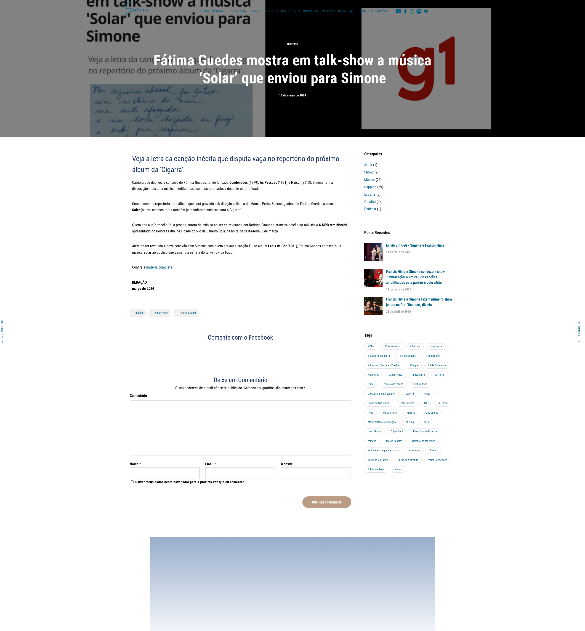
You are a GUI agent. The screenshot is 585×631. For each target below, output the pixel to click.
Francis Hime (406, 403)
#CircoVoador (392, 346)
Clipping (292, 44)
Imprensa (328, 11)
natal (427, 422)
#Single (414, 365)
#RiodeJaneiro (408, 355)
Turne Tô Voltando (378, 460)
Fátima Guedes (188, 312)
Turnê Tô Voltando (408, 460)
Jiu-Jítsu (442, 403)
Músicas (218, 11)
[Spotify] (419, 11)
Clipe (371, 384)
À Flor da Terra (376, 469)
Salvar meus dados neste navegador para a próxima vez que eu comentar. (190, 482)
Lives (270, 11)
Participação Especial (425, 431)
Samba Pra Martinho (423, 441)
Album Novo (161, 312)
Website (287, 464)
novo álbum (374, 431)
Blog (342, 11)
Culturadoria (420, 384)
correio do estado (393, 384)
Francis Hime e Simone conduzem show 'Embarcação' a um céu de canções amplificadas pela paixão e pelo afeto (415, 277)
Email (209, 464)
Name (134, 464)
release (372, 441)
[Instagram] (412, 11)
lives (370, 412)
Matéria (411, 412)
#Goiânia (415, 346)
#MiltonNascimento (379, 355)
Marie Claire (390, 412)
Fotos (281, 11)
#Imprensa (436, 346)
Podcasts (310, 11)
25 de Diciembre (437, 365)
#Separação (433, 355)
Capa (205, 11)
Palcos (257, 11)
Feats (427, 393)
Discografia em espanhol (381, 393)
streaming (414, 450)
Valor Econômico (437, 460)
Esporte (369, 194)
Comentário (138, 396)
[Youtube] (398, 11)
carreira (439, 374)
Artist (368, 165)
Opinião (370, 202)
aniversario (418, 374)
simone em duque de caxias (383, 450)
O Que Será (397, 431)
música (140, 312)
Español (382, 11)
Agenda (294, 11)
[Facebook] (405, 11)
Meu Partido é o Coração (382, 422)
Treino (433, 450)
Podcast (370, 209)
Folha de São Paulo (378, 403)
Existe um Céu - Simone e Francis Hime (415, 245)
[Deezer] (426, 11)
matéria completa (159, 267)
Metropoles (431, 412)
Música (369, 180)
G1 (425, 403)
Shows (369, 172)
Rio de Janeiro (394, 441)
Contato (366, 11)
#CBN (371, 346)
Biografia (238, 11)
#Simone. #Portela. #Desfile (383, 365)
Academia (373, 374)
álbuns (398, 469)
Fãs (351, 11)
